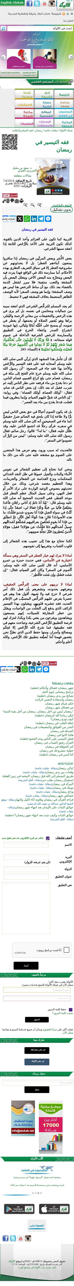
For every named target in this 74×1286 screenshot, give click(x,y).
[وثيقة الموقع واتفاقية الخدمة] (22, 15)
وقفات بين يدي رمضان (59, 772)
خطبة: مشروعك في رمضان (56, 750)
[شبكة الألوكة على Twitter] (37, 3)
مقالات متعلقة (22, 175)
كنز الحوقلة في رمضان (59, 746)
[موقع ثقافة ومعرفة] (25, 94)
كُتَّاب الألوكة (37, 1158)
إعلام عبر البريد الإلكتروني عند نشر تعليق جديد (23, 838)
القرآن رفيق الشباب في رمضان (53, 742)
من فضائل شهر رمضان (59, 707)
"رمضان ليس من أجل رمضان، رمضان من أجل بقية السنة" (37, 711)
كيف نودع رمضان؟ (62, 719)
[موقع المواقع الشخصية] (44, 114)
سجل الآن (68, 1032)
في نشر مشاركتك (38, 1050)
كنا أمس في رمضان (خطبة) (56, 754)
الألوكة (11, 1261)
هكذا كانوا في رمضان (60, 735)
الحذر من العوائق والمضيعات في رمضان (48, 727)
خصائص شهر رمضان (60, 795)
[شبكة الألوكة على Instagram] (52, 3)
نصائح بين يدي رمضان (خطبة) (55, 695)
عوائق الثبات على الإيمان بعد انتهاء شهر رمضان (44, 807)
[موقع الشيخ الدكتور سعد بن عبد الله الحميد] (37, 41)
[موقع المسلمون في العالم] (64, 114)
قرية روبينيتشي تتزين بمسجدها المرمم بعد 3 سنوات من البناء (37, 1185)
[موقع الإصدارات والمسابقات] (44, 123)
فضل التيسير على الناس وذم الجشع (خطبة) (46, 738)
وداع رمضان (66, 791)
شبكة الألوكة (66, 130)
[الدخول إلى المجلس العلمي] (48, 82)
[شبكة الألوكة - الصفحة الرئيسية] (56, 15)
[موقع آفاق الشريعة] (44, 94)
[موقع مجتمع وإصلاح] (64, 104)
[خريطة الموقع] (68, 14)
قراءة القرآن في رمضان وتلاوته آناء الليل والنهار (44, 799)
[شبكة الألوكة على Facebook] (29, 3)
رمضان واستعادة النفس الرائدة (54, 699)
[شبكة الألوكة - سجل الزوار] (44, 14)
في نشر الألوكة (38, 1061)
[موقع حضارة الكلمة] (44, 104)
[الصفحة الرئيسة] (72, 14)
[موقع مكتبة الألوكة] (25, 114)
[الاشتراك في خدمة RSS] (64, 14)
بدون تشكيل (61, 209)
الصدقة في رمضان (61, 731)
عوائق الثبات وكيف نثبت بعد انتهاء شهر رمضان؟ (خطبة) (39, 815)
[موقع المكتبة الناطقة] (64, 123)
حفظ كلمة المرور (57, 1009)
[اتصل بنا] (68, 22)
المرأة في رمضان (62, 784)
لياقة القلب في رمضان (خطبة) (54, 723)
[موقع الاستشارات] (25, 104)
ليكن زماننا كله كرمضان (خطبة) (54, 715)
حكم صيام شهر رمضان (59, 703)
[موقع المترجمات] (25, 123)
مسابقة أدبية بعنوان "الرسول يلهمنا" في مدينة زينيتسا (37, 1177)
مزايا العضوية (50, 1029)
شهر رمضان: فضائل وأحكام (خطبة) (51, 687)
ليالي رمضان (65, 768)
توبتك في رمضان (62, 787)
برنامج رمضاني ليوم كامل (57, 691)
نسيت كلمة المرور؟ (62, 1013)
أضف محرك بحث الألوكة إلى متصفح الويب (37, 1267)
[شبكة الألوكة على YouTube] (44, 3)
